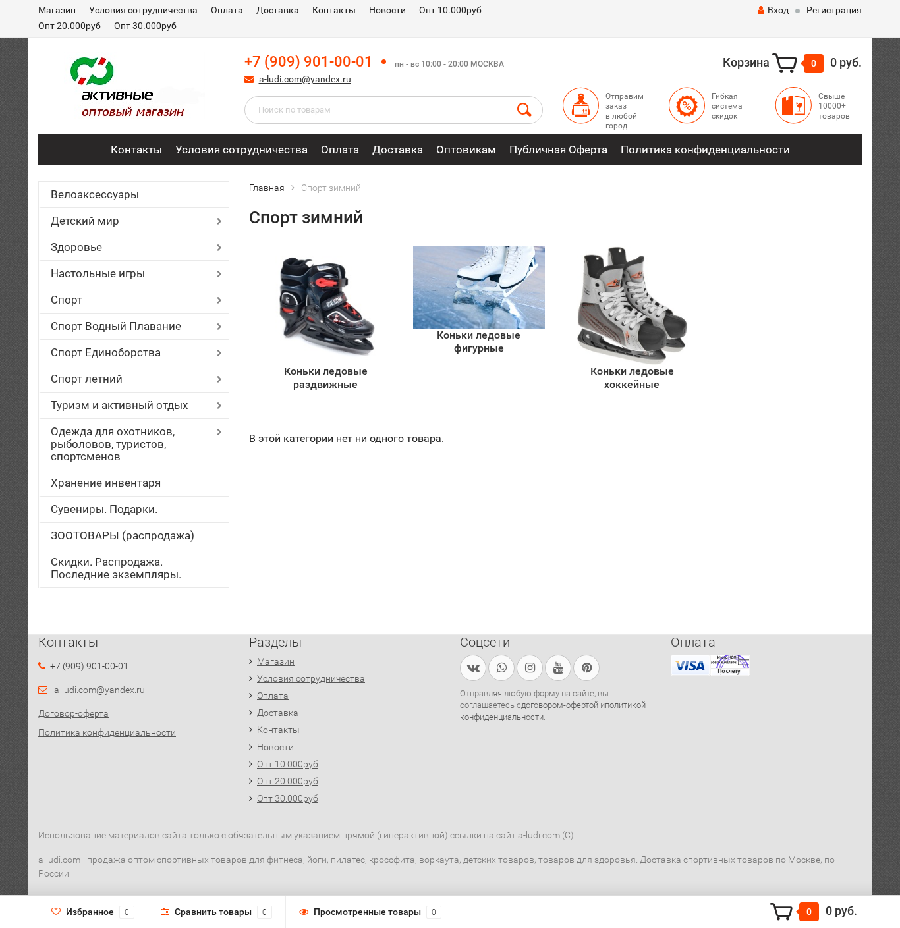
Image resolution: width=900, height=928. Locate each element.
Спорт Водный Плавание (116, 326)
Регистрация (834, 10)
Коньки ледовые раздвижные (326, 378)
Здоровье (76, 247)
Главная (267, 187)
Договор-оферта (73, 713)
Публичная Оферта (558, 149)
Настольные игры (98, 273)
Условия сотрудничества (143, 10)
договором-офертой (559, 705)
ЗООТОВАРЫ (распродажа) (122, 535)
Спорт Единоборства (106, 352)
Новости (387, 10)
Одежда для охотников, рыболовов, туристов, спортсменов (113, 444)
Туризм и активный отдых (119, 405)
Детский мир (85, 220)
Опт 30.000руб (145, 25)
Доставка (277, 10)
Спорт (66, 299)
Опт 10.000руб (450, 10)
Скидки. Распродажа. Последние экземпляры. (116, 568)
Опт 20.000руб (69, 25)
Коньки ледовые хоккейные (632, 378)
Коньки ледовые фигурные (478, 341)
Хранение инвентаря (106, 482)
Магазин (57, 10)
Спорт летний (87, 378)
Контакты (334, 10)
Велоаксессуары (95, 194)
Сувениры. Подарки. (104, 509)
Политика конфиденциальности (705, 149)
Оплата (227, 10)
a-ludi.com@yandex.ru (305, 79)
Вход (778, 10)
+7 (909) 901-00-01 (308, 61)
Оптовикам (466, 149)
